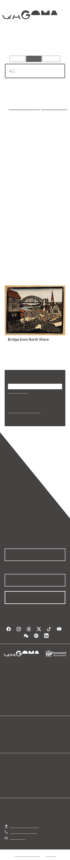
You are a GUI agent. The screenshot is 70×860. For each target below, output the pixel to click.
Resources (51, 59)
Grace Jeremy (53, 107)
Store (8, 733)
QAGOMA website (17, 728)
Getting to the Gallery (24, 816)
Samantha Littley (24, 107)
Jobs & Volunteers (27, 845)
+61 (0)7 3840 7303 (23, 822)
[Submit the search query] (8, 71)
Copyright (20, 850)
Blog (40, 724)
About (41, 728)
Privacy (51, 845)
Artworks (14, 44)
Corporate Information (48, 850)
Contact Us (17, 828)
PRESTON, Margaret (22, 340)
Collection (29, 29)
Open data (11, 724)
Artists (33, 44)
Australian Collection (24, 406)
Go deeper (55, 44)
